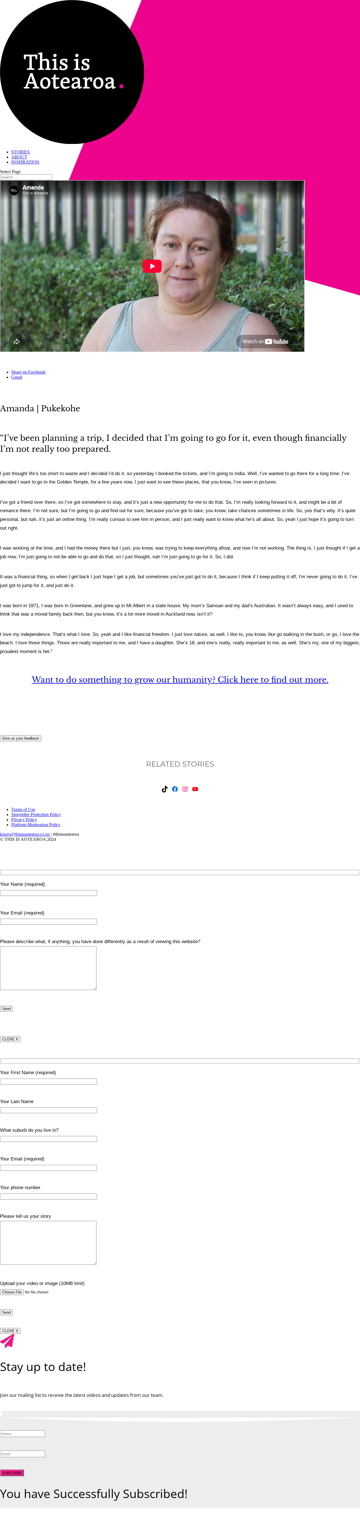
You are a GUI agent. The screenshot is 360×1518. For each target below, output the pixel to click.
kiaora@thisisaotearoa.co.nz (25, 834)
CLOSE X (10, 1039)
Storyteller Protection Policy (36, 814)
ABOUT (19, 157)
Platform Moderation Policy (35, 824)
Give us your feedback (20, 738)
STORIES (20, 152)
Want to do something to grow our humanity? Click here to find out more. (180, 680)
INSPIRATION (25, 162)
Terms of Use (23, 809)
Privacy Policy (24, 819)
